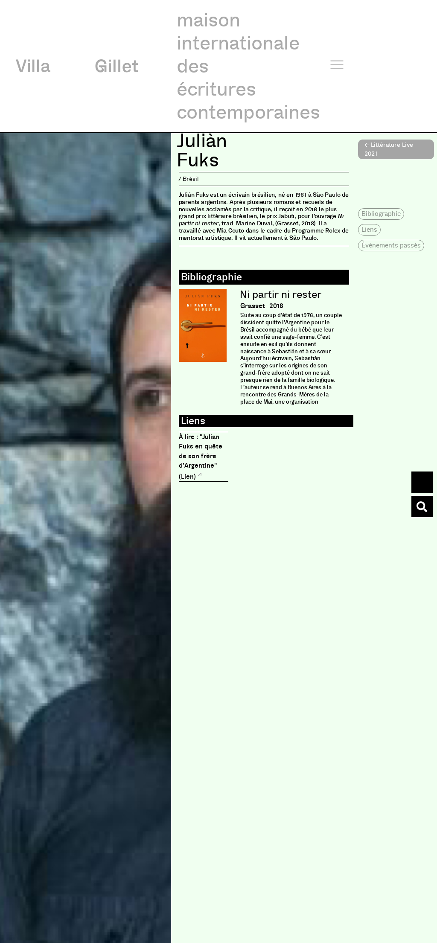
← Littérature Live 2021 (388, 149)
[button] (381, 214)
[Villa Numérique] (422, 506)
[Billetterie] (422, 482)
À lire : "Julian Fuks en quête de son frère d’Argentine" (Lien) (200, 457)
